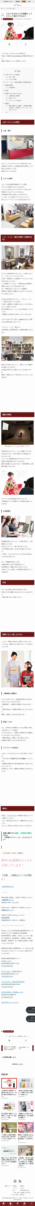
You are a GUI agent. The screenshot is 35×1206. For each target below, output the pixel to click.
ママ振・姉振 (16, 1192)
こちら (23, 837)
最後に (8, 103)
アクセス (22, 1188)
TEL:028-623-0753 (7, 976)
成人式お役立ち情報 (8, 19)
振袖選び (15, 1186)
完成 (7, 90)
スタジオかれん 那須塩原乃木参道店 (12, 982)
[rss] (20, 1181)
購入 (14, 1190)
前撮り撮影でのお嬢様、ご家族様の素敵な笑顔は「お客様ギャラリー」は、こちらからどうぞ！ (20, 107)
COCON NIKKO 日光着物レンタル (12, 992)
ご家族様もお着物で (14, 96)
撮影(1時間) (9, 85)
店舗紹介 (22, 1186)
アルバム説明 (12, 79)
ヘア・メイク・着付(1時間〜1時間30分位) (18, 82)
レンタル (15, 1188)
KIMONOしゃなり (17, 1064)
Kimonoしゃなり (6, 961)
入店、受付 (12, 77)
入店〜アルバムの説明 (12, 74)
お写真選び (12, 87)
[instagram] (15, 1181)
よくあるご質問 (14, 1194)
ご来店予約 (21, 1194)
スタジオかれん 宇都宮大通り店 (11, 971)
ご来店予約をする (7, 886)
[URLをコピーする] (26, 44)
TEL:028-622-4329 (7, 966)
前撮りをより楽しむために (14, 93)
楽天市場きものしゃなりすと (10, 1002)
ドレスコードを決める (15, 100)
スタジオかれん (17, 56)
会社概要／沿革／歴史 (25, 1192)
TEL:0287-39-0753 (7, 987)
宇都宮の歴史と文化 (24, 1190)
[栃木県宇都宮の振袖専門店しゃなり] (17, 5)
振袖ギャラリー (8, 1186)
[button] (9, 44)
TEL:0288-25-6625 (7, 997)
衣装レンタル (12, 98)
